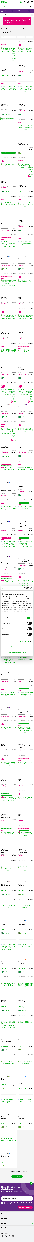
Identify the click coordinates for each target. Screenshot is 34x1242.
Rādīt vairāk (17, 1176)
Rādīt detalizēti (24, 641)
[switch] (29, 623)
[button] (22, 2)
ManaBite (28, 2)
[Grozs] (25, 2)
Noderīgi (4, 1218)
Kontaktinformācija (7, 1228)
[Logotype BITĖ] (4, 2)
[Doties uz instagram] (9, 1236)
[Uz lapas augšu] (31, 1183)
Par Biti (3, 1223)
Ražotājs (20, 37)
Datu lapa (7, 114)
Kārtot (12, 37)
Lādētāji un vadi (27, 28)
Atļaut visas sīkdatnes (17, 647)
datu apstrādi (12, 1203)
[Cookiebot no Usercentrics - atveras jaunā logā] (24, 588)
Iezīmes (29, 37)
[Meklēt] (31, 6)
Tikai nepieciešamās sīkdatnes (17, 652)
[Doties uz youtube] (13, 1236)
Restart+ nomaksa (17, 28)
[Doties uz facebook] (2, 1236)
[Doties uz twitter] (6, 1236)
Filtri (6, 37)
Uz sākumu (4, 1214)
